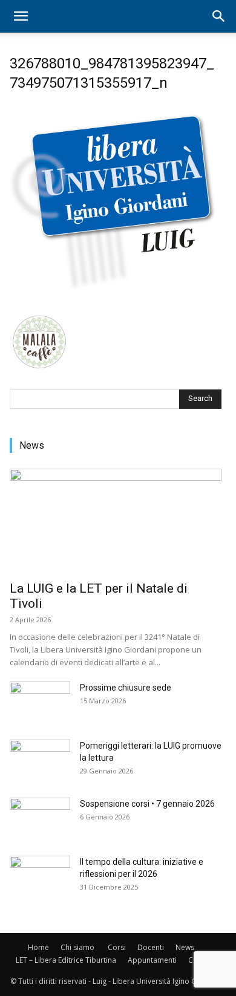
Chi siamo (77, 947)
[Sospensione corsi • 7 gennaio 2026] (40, 819)
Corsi (117, 947)
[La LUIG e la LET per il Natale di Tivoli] (115, 521)
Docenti (150, 947)
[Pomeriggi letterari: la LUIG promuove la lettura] (40, 761)
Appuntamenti (152, 960)
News (184, 947)
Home (38, 947)
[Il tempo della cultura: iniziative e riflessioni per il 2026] (40, 877)
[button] (20, 16)
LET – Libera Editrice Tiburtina (66, 960)
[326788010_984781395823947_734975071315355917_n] (115, 300)
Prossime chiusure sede (125, 687)
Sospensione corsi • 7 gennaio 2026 (147, 804)
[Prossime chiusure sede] (40, 703)
